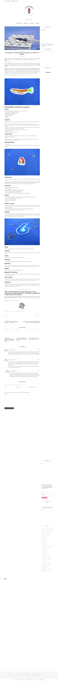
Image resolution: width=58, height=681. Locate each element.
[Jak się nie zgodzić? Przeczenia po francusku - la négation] (6, 317)
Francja (48, 534)
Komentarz (6, 394)
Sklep (17, 1)
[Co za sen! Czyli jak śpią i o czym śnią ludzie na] (46, 376)
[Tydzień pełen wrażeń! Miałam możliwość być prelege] (50, 218)
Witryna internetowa (32, 387)
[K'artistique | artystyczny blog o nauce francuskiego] (29, 11)
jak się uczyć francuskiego (47, 546)
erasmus (43, 534)
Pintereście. (36, 59)
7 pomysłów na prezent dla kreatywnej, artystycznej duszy (22, 339)
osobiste (49, 557)
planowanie (48, 559)
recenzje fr (50, 569)
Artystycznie (19, 23)
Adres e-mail (43, 494)
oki (40, 679)
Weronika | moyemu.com (12, 359)
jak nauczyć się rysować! (27, 74)
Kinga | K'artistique (12, 349)
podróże (37, 23)
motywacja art (11, 311)
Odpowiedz (38, 349)
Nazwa (6, 387)
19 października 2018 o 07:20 (11, 360)
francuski (43, 536)
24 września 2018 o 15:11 (11, 350)
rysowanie (22, 311)
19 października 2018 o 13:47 (13, 371)
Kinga (51, 43)
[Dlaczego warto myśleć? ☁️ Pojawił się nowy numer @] (42, 115)
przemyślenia (44, 567)
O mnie (6, 1)
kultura (43, 548)
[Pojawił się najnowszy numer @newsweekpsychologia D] (50, 119)
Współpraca (13, 1)
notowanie (44, 557)
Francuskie (25, 23)
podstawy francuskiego (46, 563)
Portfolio (9, 1)
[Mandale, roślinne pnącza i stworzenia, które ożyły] (46, 229)
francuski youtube (45, 538)
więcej (43, 679)
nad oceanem (44, 555)
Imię (42, 491)
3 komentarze (38, 313)
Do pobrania (31, 23)
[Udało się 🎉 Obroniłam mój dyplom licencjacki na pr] (50, 355)
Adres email (19, 387)
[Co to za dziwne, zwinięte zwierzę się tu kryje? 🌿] (42, 199)
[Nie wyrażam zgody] (56, 679)
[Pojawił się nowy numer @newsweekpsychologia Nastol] (42, 332)
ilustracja (44, 544)
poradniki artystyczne (17, 311)
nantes (49, 555)
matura (47, 548)
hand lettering (44, 542)
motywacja (6, 311)
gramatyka (44, 540)
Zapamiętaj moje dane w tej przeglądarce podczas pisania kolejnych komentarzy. (17, 392)
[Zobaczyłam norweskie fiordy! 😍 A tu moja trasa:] (46, 112)
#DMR (32, 261)
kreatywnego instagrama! (15, 300)
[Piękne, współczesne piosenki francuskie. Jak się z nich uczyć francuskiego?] (38, 317)
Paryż (43, 559)
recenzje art (44, 569)
